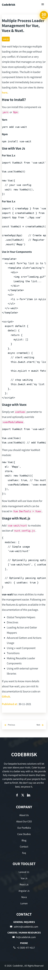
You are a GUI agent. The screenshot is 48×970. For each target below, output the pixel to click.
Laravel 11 (24, 872)
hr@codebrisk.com (26, 937)
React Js (24, 884)
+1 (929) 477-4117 (26, 947)
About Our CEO (24, 821)
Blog (24, 840)
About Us (24, 815)
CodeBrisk (8, 4)
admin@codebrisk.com (26, 926)
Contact (24, 846)
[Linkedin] (28, 795)
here (4, 92)
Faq (24, 852)
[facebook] (17, 795)
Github (6, 696)
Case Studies (24, 834)
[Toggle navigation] (42, 4)
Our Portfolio (24, 827)
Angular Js (24, 890)
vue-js (6, 39)
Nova (24, 897)
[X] (22, 795)
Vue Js (24, 878)
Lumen (24, 903)
